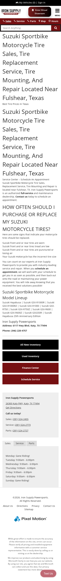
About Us (8, 505)
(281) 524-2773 (23, 424)
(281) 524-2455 (20, 419)
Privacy (35, 505)
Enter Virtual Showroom (41, 12)
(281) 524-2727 (20, 430)
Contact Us (49, 505)
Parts (31, 443)
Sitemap (28, 509)
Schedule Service (30, 379)
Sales (8, 443)
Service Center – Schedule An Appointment (25, 179)
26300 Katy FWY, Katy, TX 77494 (23, 403)
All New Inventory (30, 344)
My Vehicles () (27, 2)
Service (20, 443)
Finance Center (30, 367)
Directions (22, 505)
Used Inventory (30, 356)
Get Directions (13, 407)
